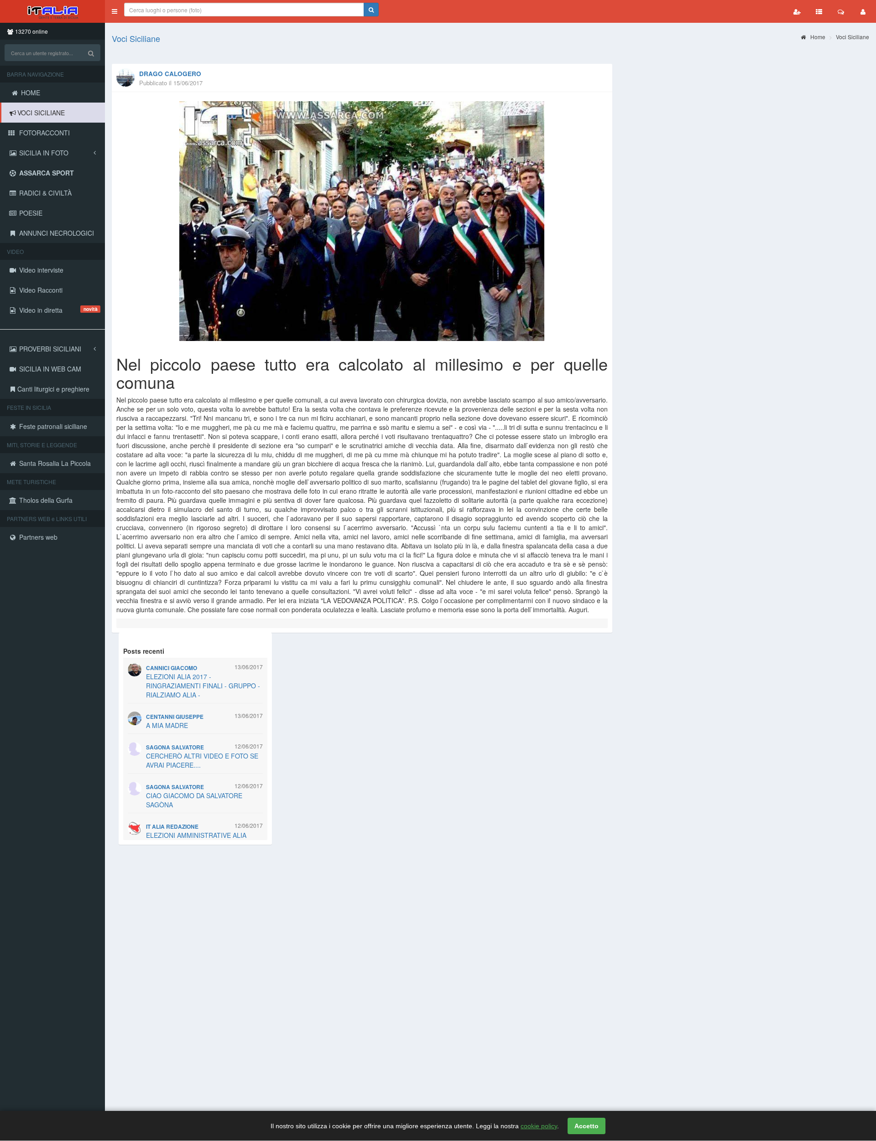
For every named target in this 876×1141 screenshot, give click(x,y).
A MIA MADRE (167, 725)
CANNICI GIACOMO (171, 668)
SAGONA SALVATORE (175, 747)
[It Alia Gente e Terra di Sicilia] (52, 11)
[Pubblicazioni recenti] (819, 11)
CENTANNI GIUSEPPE (174, 717)
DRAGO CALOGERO (170, 73)
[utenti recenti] (797, 11)
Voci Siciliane (136, 38)
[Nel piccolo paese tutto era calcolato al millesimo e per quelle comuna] (362, 221)
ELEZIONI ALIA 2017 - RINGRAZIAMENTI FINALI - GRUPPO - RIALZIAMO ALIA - (203, 685)
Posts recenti (143, 651)
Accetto (586, 1126)
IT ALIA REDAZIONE (172, 827)
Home (817, 37)
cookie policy (539, 1126)
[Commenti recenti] (841, 11)
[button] (114, 11)
